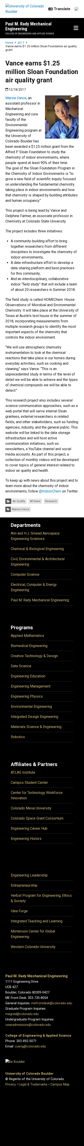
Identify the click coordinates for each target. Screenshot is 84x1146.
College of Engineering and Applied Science (29, 33)
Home (9, 42)
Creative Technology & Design (34, 656)
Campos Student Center (29, 782)
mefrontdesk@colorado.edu (51, 1003)
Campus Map (59, 1084)
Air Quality (19, 501)
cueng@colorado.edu (30, 1046)
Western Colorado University (33, 947)
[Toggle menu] (76, 28)
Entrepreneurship (24, 885)
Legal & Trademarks (33, 1084)
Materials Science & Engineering (36, 727)
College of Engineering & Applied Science (38, 1036)
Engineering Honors (26, 838)
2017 (20, 42)
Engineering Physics (27, 696)
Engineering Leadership (29, 875)
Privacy (10, 1084)
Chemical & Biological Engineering (37, 549)
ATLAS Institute (23, 772)
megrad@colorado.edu (22, 1014)
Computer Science (25, 574)
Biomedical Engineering (29, 646)
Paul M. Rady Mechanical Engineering (28, 26)
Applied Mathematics (27, 636)
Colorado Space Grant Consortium (37, 818)
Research (51, 501)
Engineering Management (30, 686)
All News (35, 501)
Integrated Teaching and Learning (36, 921)
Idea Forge (19, 911)
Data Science (21, 666)
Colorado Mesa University (31, 808)
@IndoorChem (50, 491)
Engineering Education (28, 676)
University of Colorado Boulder (29, 1074)
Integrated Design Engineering (34, 717)
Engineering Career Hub (29, 828)
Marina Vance (15, 98)
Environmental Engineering (31, 706)
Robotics (18, 737)
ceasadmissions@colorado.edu (28, 1025)
